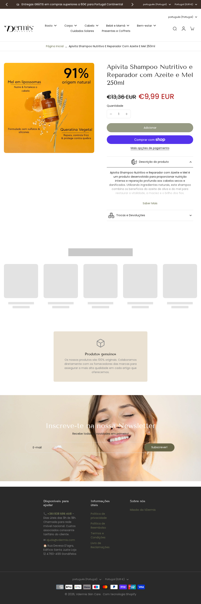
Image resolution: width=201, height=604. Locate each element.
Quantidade (115, 106)
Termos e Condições (98, 535)
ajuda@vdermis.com (61, 540)
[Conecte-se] (183, 28)
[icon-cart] (192, 28)
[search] (174, 28)
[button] (150, 127)
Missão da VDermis (143, 510)
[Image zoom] (49, 108)
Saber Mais (150, 203)
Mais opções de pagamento (150, 148)
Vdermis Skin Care (88, 594)
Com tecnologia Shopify (119, 594)
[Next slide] (132, 4)
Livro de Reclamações (100, 545)
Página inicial (55, 46)
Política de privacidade (99, 516)
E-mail (37, 447)
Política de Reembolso (98, 526)
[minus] (111, 114)
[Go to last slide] (6, 4)
